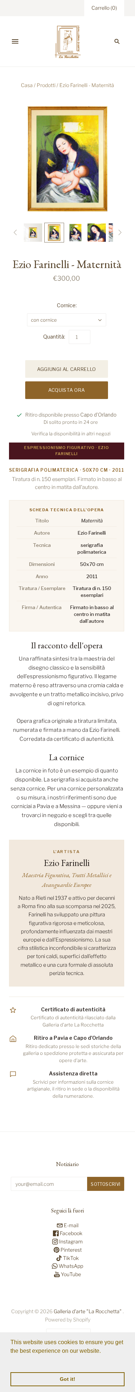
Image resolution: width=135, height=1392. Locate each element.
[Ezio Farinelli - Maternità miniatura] (33, 232)
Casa (27, 85)
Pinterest (70, 1250)
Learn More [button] (26, 1360)
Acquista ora (66, 390)
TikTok (70, 1258)
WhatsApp (70, 1266)
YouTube (70, 1274)
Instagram (70, 1241)
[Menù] (15, 41)
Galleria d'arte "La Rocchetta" (88, 1311)
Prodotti (46, 85)
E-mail (70, 1225)
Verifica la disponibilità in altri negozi (71, 433)
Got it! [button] (67, 1379)
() (104, 8)
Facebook (70, 1233)
